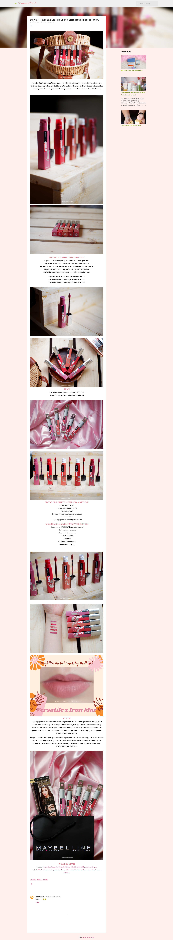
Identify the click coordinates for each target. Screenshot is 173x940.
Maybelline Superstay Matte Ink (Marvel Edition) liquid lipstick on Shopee (70, 867)
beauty (33, 879)
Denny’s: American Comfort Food (131, 125)
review (39, 879)
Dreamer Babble (27, 3)
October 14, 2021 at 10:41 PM (52, 896)
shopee (45, 879)
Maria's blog (40, 896)
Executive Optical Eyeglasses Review (131, 70)
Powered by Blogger (87, 937)
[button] (31, 26)
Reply (38, 902)
